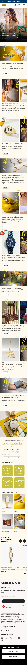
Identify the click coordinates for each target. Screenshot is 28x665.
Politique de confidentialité (8, 623)
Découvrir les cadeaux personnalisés (12, 457)
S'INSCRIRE (13, 601)
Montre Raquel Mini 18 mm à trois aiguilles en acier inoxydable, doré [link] (10, 568)
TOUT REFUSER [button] (13, 657)
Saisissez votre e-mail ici (8, 596)
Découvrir (5, 73)
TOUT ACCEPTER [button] (13, 651)
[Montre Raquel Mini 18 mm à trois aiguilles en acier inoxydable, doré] (10, 555)
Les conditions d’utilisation (9, 613)
